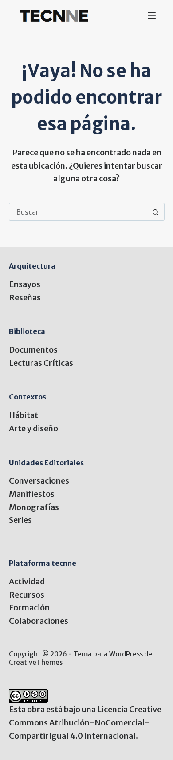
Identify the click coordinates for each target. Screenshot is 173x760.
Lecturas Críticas (41, 363)
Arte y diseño (33, 428)
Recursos (26, 595)
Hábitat (23, 415)
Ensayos (24, 284)
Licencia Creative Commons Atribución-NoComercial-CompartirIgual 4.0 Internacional (85, 722)
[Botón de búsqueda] (155, 211)
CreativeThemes (36, 662)
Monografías (34, 507)
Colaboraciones (38, 621)
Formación (29, 608)
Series (20, 520)
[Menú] (152, 15)
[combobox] (78, 212)
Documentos (33, 350)
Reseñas (25, 297)
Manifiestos (32, 494)
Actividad (27, 581)
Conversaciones (39, 481)
